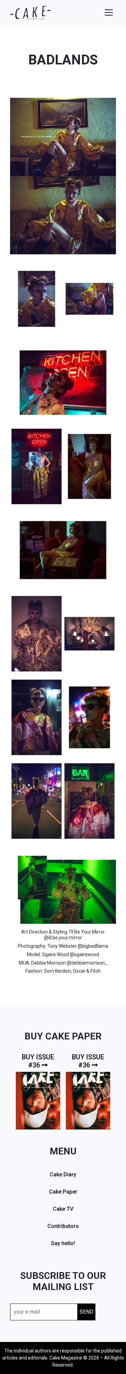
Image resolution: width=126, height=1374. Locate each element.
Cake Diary (63, 1174)
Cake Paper (63, 1192)
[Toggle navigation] (109, 12)
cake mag (30, 12)
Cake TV (63, 1209)
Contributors (63, 1226)
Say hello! (63, 1243)
